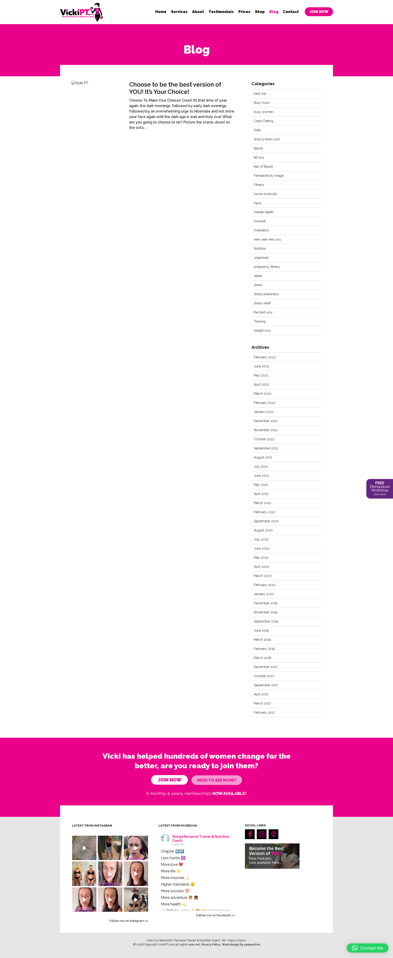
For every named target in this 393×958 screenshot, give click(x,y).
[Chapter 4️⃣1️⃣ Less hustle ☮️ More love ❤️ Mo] (110, 848)
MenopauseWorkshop (380, 488)
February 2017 (264, 712)
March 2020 (263, 576)
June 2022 (261, 366)
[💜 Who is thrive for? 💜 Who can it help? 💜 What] (136, 873)
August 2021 (263, 457)
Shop (260, 12)
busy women (263, 112)
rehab (258, 276)
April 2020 (261, 567)
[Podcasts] (273, 834)
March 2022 (262, 393)
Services (179, 12)
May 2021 (261, 485)
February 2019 (264, 649)
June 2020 (262, 548)
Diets (257, 130)
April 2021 (261, 494)
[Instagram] (262, 834)
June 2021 (261, 475)
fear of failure (263, 166)
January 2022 (264, 412)
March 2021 (262, 503)
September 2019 (266, 621)
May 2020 (261, 557)
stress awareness (266, 294)
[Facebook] (250, 834)
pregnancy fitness (267, 267)
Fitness (259, 185)
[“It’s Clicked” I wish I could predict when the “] (84, 873)
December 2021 (265, 421)
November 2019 (265, 612)
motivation (261, 230)
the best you (263, 312)
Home (160, 12)
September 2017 (266, 685)
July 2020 (261, 539)
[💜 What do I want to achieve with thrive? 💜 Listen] (110, 873)
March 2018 (262, 658)
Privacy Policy (211, 944)
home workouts (265, 194)
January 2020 (264, 594)
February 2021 (264, 512)
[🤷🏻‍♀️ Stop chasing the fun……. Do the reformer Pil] (136, 848)
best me (260, 93)
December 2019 (265, 603)
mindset (260, 221)
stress (258, 285)
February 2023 (264, 357)
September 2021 (266, 448)
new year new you (267, 239)
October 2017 (264, 676)
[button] (367, 948)
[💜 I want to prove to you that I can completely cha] (110, 899)
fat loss (259, 157)
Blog (273, 12)
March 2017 (262, 703)
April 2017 (261, 694)
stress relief (262, 303)
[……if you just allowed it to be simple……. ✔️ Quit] (136, 899)
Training (259, 321)
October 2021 (264, 439)
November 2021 (265, 430)
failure (258, 148)
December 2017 (265, 667)
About (198, 12)
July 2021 (261, 466)
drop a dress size (267, 139)
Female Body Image (269, 175)
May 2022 (261, 375)
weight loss (262, 330)
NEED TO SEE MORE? (216, 780)
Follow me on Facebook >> (215, 915)
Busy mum (262, 103)
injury (258, 203)
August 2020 (263, 530)
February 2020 (265, 585)
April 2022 (261, 384)
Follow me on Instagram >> (128, 920)
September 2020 (266, 521)
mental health (264, 212)
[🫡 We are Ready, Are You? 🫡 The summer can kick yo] (84, 848)
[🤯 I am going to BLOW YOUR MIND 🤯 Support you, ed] (84, 899)
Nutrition (260, 248)
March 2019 (262, 639)
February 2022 (264, 403)
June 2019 (261, 630)
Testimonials (221, 12)
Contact (291, 12)
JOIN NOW (318, 12)
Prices (244, 12)
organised (261, 257)
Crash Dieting (263, 121)
